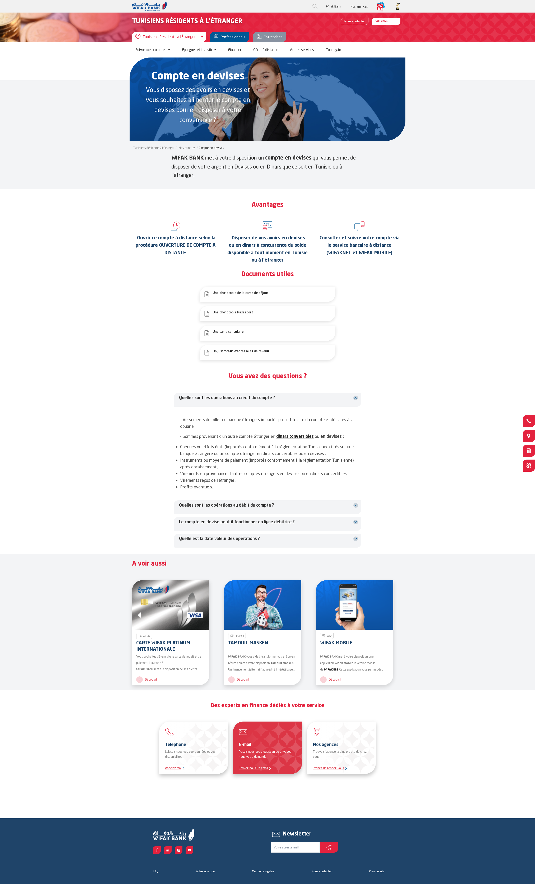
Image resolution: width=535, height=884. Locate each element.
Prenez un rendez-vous (328, 768)
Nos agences (359, 6)
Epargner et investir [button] (197, 49)
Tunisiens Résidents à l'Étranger (154, 147)
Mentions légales (263, 871)
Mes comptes (187, 147)
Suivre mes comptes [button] (151, 49)
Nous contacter (354, 21)
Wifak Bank (333, 6)
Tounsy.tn (333, 49)
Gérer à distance (265, 49)
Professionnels (233, 36)
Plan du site (377, 871)
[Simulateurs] (529, 451)
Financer (234, 49)
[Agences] (529, 436)
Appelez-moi (173, 768)
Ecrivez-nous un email (253, 768)
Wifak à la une (205, 871)
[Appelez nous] (529, 421)
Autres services (302, 49)
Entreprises (273, 36)
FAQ (155, 871)
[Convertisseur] (529, 466)
